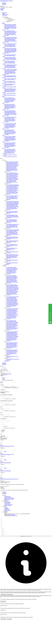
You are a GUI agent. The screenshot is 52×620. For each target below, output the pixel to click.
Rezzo (3, 141)
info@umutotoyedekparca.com (12, 515)
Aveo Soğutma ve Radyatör (10, 316)
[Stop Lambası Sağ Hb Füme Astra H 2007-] (2, 443)
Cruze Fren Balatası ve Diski (11, 297)
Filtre (1, 437)
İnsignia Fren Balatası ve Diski (11, 167)
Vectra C (3, 80)
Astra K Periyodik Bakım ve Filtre (9, 72)
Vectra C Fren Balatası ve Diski (9, 81)
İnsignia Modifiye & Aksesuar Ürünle (10, 27)
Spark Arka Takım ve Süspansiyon (10, 105)
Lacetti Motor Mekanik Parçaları (9, 138)
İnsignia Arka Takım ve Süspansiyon (10, 25)
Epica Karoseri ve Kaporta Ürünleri (12, 351)
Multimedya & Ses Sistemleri (9, 499)
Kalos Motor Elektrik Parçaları (9, 133)
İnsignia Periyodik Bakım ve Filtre (12, 169)
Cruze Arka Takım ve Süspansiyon (10, 119)
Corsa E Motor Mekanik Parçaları (9, 65)
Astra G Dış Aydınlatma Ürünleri (11, 221)
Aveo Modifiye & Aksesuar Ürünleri (10, 123)
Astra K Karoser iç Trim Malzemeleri (10, 70)
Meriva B (3, 85)
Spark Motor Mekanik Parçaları (9, 106)
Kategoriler (4, 4)
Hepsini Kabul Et (9, 594)
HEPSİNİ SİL (3, 392)
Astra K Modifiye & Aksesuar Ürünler (10, 69)
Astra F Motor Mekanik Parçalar (9, 55)
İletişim (3, 13)
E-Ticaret (23, 536)
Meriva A (3, 92)
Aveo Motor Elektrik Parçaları (9, 127)
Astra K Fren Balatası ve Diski (9, 71)
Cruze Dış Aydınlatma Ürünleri (9, 118)
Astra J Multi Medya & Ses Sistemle (12, 179)
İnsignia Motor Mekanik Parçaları (9, 26)
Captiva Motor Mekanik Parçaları (9, 112)
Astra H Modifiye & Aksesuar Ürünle (12, 206)
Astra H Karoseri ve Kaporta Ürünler (10, 49)
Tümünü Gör (8, 199)
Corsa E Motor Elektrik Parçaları (9, 66)
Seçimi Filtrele (3, 436)
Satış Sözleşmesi (7, 503)
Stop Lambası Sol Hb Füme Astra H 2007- (7, 454)
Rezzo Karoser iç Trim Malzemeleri (10, 145)
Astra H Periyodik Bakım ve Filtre (12, 205)
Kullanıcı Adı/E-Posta (3, 369)
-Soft (21, 536)
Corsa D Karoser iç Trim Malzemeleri (12, 188)
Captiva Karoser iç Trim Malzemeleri (12, 289)
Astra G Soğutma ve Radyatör (11, 220)
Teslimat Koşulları (7, 501)
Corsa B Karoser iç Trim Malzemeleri (10, 59)
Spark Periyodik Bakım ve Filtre (11, 280)
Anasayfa (3, 377)
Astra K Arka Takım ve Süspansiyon (12, 234)
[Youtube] (4, 492)
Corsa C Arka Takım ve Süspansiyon (10, 43)
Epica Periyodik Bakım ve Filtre (9, 152)
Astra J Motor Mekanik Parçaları (9, 33)
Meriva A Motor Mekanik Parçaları (10, 93)
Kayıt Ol (5, 374)
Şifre (1, 371)
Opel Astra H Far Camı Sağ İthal (5, 470)
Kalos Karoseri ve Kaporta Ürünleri (10, 132)
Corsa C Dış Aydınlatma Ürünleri (9, 46)
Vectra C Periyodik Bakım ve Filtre (10, 82)
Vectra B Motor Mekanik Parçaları (9, 95)
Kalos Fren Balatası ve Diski (11, 320)
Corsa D (3, 36)
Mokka (3, 87)
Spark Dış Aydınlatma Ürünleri (11, 281)
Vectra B (3, 94)
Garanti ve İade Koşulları (8, 504)
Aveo (3, 122)
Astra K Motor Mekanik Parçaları (11, 233)
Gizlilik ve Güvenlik (7, 505)
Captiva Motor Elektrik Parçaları (9, 110)
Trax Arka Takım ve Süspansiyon (9, 98)
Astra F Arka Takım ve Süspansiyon (10, 54)
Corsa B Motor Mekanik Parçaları (9, 57)
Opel (3, 22)
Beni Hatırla (4, 373)
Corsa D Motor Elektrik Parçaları (11, 187)
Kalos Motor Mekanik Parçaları (9, 130)
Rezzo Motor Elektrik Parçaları (9, 144)
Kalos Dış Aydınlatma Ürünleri (11, 328)
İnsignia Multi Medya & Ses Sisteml (10, 24)
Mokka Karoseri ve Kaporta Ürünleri (10, 89)
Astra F (3, 53)
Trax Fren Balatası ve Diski (8, 101)
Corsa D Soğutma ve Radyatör (11, 191)
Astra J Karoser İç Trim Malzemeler (12, 178)
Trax (3, 96)
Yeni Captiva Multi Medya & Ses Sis (10, 154)
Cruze (3, 116)
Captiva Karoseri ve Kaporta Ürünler (10, 114)
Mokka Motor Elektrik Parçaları (9, 91)
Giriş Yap (2, 374)
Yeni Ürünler (4, 15)
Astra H (3, 47)
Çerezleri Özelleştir (3, 594)
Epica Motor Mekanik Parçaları (9, 150)
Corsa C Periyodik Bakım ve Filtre (10, 45)
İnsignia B (4, 74)
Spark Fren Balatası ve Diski (9, 107)
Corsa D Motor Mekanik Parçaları (9, 39)
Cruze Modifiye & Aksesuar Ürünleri (10, 117)
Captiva (3, 109)
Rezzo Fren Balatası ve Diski (9, 146)
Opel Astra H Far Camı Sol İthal (5, 462)
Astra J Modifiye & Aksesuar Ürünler (10, 31)
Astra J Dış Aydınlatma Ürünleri (9, 30)
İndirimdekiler (4, 12)
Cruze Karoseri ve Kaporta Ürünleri (12, 301)
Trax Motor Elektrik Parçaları (9, 100)
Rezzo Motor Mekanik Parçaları (9, 143)
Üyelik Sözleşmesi (7, 502)
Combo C (4, 83)
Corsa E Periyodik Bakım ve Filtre (10, 67)
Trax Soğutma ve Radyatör (10, 272)
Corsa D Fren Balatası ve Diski (11, 189)
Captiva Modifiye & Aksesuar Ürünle (10, 113)
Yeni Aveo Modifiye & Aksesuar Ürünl (10, 156)
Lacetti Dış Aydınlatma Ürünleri (9, 137)
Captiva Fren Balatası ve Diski (11, 290)
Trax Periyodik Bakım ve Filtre (11, 271)
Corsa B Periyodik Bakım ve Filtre (10, 58)
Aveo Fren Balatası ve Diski (11, 314)
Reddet (11, 592)
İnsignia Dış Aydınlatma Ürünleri (11, 170)
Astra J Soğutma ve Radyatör (11, 181)
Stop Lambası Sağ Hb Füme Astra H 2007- (7, 446)
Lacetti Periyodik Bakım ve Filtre (11, 338)
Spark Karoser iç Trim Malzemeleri (12, 278)
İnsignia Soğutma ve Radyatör (11, 168)
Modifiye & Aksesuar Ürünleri (9, 498)
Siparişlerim (4, 3)
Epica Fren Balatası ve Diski (11, 352)
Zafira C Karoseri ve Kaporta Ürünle (10, 78)
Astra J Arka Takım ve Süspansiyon (10, 32)
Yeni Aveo (4, 155)
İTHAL (1, 445)
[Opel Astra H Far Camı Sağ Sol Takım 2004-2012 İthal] (2, 476)
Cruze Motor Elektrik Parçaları (11, 302)
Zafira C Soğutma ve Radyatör (9, 79)
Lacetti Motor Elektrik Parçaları (11, 335)
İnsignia (3, 23)
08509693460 (13, 514)
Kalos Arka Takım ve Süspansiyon (10, 131)
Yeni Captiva (4, 153)
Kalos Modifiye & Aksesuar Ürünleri (12, 327)
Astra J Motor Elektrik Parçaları (11, 177)
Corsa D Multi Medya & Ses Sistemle (12, 190)
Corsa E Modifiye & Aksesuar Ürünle (10, 64)
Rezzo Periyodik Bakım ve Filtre (11, 347)
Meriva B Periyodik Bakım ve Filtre (10, 86)
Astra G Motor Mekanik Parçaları (9, 61)
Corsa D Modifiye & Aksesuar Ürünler (10, 38)
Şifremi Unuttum (8, 373)
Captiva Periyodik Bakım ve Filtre (11, 292)
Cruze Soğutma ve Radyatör (11, 305)
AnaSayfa (4, 2)
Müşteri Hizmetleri (5, 14)
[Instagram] (4, 493)
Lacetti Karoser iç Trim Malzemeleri (12, 336)
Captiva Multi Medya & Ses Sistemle (12, 291)
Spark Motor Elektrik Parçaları (9, 104)
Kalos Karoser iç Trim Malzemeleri (12, 325)
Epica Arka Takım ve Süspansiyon (10, 149)
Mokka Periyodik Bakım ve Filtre (9, 88)
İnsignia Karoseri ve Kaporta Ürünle (10, 28)
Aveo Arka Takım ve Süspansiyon (9, 124)
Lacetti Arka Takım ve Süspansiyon (10, 136)
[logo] (2, 6)
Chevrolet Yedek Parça (8, 497)
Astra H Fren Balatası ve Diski (11, 207)
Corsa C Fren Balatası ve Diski (9, 44)
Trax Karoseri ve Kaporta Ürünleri (10, 99)
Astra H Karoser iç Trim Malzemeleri (10, 50)
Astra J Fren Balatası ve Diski (11, 180)
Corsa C (3, 42)
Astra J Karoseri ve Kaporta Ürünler (10, 34)
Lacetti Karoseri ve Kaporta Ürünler (10, 139)
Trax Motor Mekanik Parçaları (9, 97)
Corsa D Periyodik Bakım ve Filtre (12, 192)
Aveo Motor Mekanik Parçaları (9, 125)
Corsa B (3, 56)
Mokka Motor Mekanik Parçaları (9, 90)
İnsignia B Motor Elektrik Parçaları (10, 75)
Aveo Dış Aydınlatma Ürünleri (11, 317)
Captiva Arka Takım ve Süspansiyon (10, 111)
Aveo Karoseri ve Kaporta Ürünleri (10, 126)
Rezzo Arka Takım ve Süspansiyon (10, 142)
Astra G (3, 60)
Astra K (3, 68)
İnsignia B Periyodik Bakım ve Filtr (10, 76)
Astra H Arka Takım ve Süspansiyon (10, 48)
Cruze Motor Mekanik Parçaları (9, 120)
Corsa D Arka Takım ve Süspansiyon (10, 37)
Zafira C (3, 77)
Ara (10, 7)
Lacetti (3, 135)
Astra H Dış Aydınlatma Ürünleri (11, 208)
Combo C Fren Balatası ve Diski (9, 84)
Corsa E (3, 63)
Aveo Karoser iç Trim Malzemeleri (12, 313)
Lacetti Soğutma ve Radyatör (11, 339)
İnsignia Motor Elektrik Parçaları (11, 166)
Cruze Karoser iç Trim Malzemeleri (12, 303)
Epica (3, 148)
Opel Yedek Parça (7, 496)
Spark (3, 103)
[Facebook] (4, 491)
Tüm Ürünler (6, 35)
